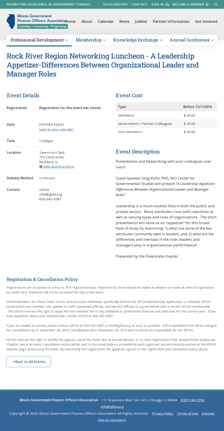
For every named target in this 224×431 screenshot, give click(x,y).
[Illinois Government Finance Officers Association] (37, 21)
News (124, 21)
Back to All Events (30, 361)
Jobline (141, 21)
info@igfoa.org (112, 406)
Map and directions (58, 166)
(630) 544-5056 (192, 400)
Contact (140, 4)
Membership (89, 40)
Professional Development (37, 40)
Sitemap (208, 413)
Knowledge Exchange (136, 40)
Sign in (157, 4)
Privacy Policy (162, 413)
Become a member (188, 4)
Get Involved (206, 21)
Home (70, 21)
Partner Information (171, 21)
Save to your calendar (56, 129)
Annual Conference (190, 40)
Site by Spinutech (112, 420)
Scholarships (115, 4)
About (86, 21)
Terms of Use (187, 413)
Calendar (106, 21)
